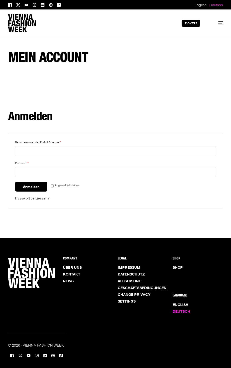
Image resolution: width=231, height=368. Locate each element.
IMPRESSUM (129, 267)
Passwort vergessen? (32, 198)
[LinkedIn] (43, 4)
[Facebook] (11, 4)
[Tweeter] (18, 4)
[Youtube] (26, 4)
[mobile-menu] (216, 23)
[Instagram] (34, 4)
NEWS (68, 281)
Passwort (24, 163)
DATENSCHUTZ (131, 274)
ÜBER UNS (72, 267)
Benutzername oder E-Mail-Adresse (40, 142)
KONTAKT (71, 274)
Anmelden (31, 187)
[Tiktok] (59, 4)
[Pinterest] (51, 4)
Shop (178, 267)
